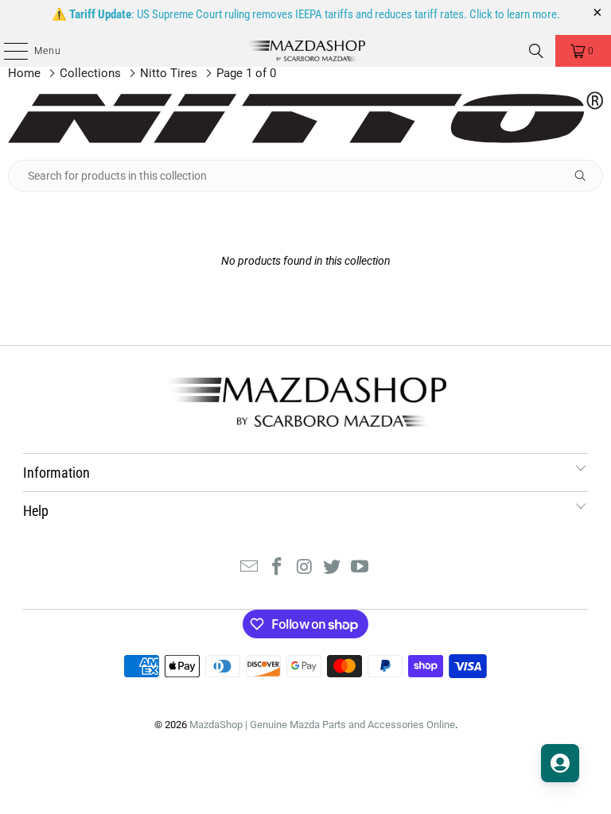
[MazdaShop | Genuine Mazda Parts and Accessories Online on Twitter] (332, 568)
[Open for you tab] (560, 763)
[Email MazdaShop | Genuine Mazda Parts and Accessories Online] (250, 568)
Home (24, 73)
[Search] (536, 51)
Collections (90, 73)
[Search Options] (586, 176)
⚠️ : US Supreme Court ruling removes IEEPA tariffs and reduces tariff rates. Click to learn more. (306, 14)
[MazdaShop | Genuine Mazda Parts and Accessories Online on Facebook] (277, 568)
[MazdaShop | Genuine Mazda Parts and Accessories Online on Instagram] (305, 568)
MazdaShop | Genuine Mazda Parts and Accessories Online (322, 725)
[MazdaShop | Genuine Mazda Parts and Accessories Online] (305, 51)
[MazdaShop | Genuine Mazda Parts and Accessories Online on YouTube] (360, 568)
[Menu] (7, 51)
